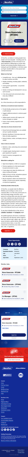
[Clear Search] (25, 8)
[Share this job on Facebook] (8, 244)
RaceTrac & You (4, 391)
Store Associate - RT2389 (11, 272)
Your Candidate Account (6, 418)
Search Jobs (13, 15)
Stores (2, 399)
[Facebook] (2, 429)
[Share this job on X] (12, 244)
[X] (5, 429)
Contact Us (3, 422)
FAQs (2, 393)
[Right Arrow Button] (6, 342)
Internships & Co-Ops (6, 403)
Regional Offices (4, 401)
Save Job (8, 41)
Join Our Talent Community (14, 359)
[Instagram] (8, 429)
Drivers (2, 412)
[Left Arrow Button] (2, 342)
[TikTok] (14, 429)
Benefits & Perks (5, 389)
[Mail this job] (19, 244)
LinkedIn (3, 212)
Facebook (9, 212)
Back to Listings (9, 53)
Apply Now (18, 41)
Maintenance (4, 408)
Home (2, 383)
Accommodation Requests (7, 420)
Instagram (17, 212)
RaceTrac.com (4, 424)
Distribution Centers (5, 410)
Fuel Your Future (5, 385)
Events (2, 387)
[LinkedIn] (11, 429)
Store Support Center (6, 406)
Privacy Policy (21, 452)
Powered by (14, 454)
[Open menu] (1, 2)
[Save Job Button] (24, 24)
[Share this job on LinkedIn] (16, 244)
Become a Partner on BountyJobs (8, 440)
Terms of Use (21, 450)
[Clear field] (25, 12)
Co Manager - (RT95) (9, 296)
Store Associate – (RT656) (11, 284)
